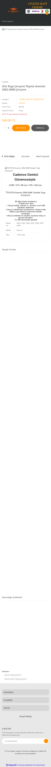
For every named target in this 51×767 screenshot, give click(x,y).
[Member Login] (39, 16)
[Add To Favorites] (9, 138)
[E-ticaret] (25, 765)
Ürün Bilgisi (9, 156)
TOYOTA (5, 82)
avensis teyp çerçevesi (12, 675)
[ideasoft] (11, 765)
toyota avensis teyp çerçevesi (15, 679)
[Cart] (46, 16)
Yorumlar (25, 156)
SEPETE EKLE (21, 128)
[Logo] (13, 10)
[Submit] (46, 741)
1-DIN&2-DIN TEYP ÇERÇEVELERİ (31, 99)
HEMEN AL (40, 128)
